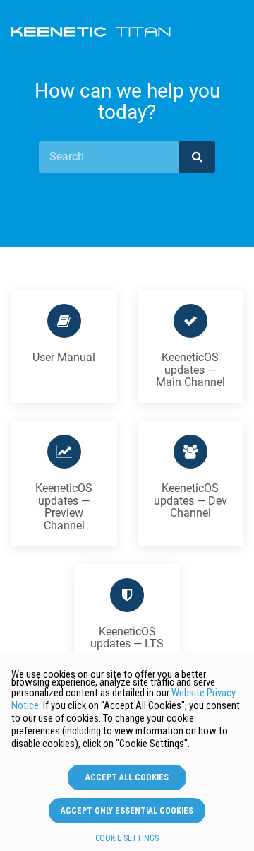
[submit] (197, 157)
